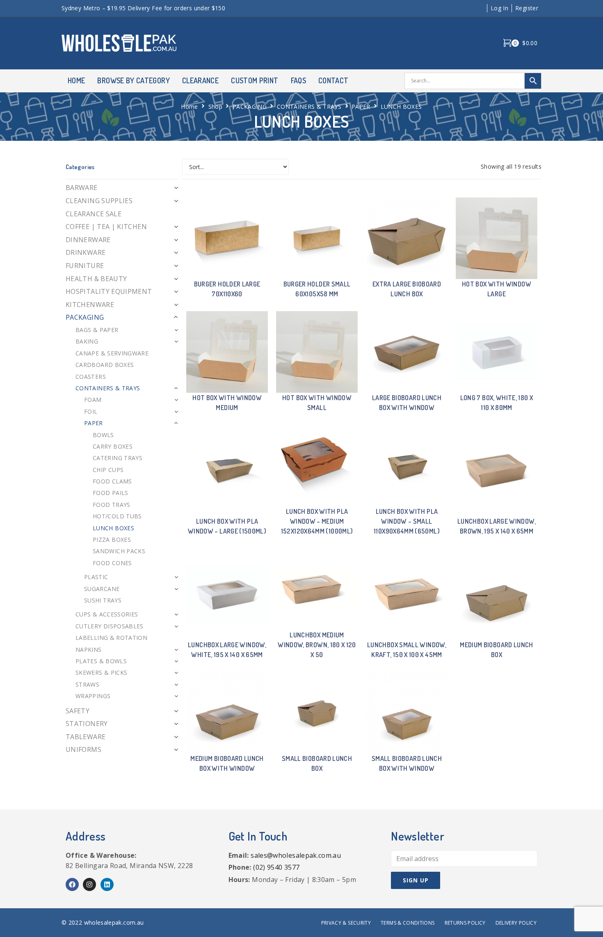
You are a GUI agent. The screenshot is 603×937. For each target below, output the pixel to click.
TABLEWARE (85, 736)
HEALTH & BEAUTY (96, 278)
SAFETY (77, 710)
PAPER (361, 106)
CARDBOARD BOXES (104, 365)
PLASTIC (96, 577)
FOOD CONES (112, 563)
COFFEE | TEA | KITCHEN (106, 226)
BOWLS (103, 435)
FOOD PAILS (110, 493)
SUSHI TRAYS (102, 600)
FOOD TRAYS (111, 505)
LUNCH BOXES (113, 528)
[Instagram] (89, 884)
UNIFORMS (83, 749)
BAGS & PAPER (96, 330)
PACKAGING (250, 106)
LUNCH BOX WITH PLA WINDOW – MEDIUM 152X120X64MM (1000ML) (317, 521)
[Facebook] (72, 884)
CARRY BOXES (112, 446)
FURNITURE (85, 265)
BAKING (86, 341)
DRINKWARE (85, 252)
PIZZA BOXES (112, 539)
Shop (215, 106)
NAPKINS (88, 649)
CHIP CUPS (108, 470)
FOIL (90, 411)
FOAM (92, 399)
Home (189, 106)
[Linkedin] (107, 884)
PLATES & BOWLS (101, 661)
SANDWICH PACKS (119, 551)
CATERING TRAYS (117, 458)
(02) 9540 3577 (276, 867)
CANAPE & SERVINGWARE (111, 353)
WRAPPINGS (92, 696)
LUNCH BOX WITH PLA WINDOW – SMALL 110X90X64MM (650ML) (407, 521)
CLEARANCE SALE (93, 213)
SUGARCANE (101, 589)
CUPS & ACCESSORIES (106, 614)
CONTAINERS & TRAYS (309, 106)
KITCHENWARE (90, 304)
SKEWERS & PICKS (101, 672)
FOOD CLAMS (112, 481)
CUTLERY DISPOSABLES (109, 626)
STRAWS (87, 684)
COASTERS (90, 376)
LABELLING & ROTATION (111, 637)
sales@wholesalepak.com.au (296, 855)
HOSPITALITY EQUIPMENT (109, 291)
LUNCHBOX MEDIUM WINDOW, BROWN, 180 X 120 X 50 (317, 645)
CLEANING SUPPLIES (99, 200)
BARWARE (82, 187)
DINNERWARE (88, 239)
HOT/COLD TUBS (117, 516)
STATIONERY (87, 723)
